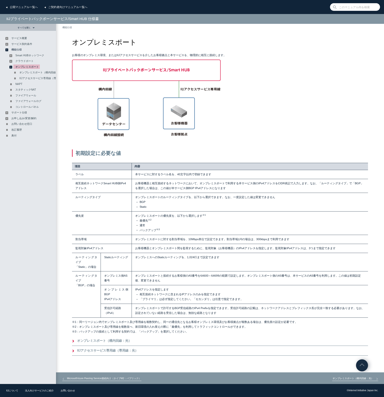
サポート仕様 (19, 112)
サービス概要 (19, 38)
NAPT (18, 84)
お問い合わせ (68, 390)
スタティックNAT (25, 89)
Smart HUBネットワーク (29, 55)
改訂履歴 (16, 129)
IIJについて (12, 390)
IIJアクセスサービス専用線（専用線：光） (107, 350)
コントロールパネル (27, 106)
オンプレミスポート (27, 66)
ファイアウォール (25, 95)
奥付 (14, 135)
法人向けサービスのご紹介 (39, 390)
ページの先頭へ (362, 365)
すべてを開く (24, 27)
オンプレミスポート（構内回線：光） (104, 340)
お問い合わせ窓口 (21, 123)
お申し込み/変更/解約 (23, 118)
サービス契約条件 (21, 43)
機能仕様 (67, 27)
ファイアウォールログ (28, 101)
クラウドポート (24, 60)
